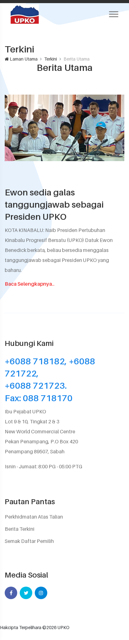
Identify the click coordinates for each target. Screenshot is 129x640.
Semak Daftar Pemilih (29, 541)
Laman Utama (23, 59)
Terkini (50, 59)
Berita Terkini (19, 529)
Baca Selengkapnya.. (29, 284)
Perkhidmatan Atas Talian (34, 517)
